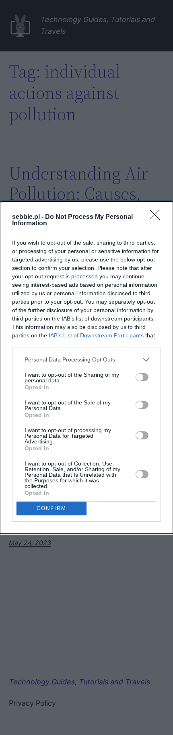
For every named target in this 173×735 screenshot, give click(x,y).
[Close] (157, 217)
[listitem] (86, 359)
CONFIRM (51, 508)
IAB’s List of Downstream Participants (96, 335)
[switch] (142, 377)
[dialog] (86, 368)
